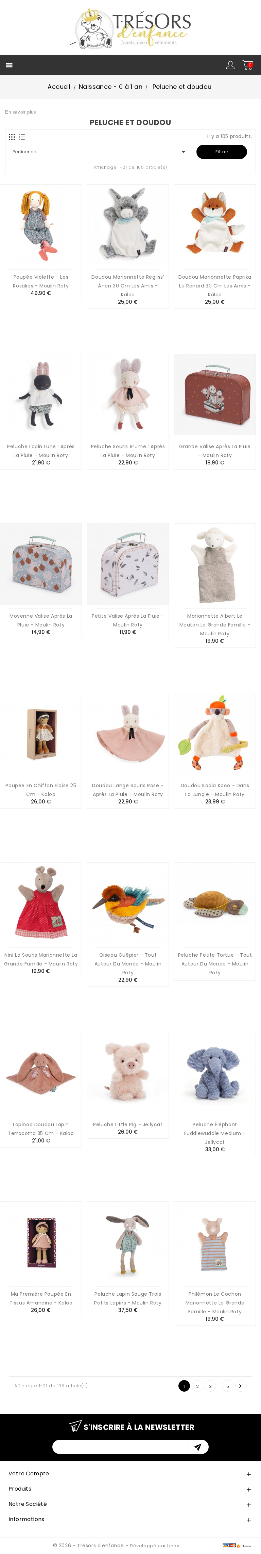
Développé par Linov (154, 1545)
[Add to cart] (33, 257)
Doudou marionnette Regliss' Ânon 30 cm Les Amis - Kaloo (127, 286)
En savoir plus (20, 112)
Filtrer (221, 152)
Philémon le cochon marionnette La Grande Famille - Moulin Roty (215, 1303)
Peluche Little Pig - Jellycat (127, 1124)
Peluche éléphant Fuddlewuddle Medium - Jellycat (215, 1133)
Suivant (240, 1386)
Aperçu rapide (49, 257)
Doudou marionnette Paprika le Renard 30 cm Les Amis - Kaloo (214, 286)
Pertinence (100, 152)
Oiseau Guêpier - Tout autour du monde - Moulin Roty (127, 964)
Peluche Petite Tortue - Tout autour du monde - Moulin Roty (215, 964)
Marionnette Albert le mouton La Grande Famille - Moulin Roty (215, 625)
